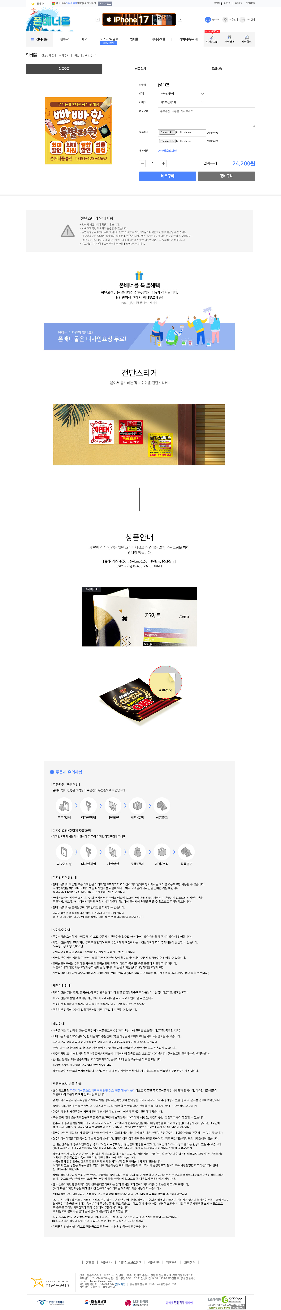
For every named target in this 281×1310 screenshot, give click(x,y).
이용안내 (233, 19)
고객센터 (251, 19)
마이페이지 (250, 3)
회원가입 (227, 3)
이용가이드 (39, 3)
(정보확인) (120, 1284)
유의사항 (217, 69)
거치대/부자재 (188, 39)
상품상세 (140, 69)
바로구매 (168, 176)
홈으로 (90, 1262)
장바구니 (216, 19)
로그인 (217, 3)
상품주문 (64, 69)
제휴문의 (171, 1262)
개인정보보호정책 (130, 1262)
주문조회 (238, 3)
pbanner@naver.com (100, 1281)
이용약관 (153, 1262)
